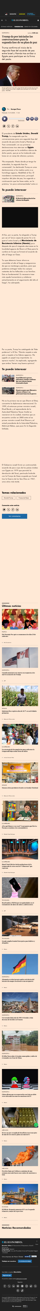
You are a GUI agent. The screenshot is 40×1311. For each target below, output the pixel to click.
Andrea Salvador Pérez (9, 757)
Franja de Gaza (24, 498)
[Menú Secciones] (2, 20)
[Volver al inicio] (20, 1242)
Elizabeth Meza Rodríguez (9, 834)
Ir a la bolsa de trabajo (25, 1261)
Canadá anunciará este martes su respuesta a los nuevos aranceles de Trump (18, 673)
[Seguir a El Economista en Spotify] (22, 1286)
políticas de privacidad (21, 1278)
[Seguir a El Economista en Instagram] (27, 1286)
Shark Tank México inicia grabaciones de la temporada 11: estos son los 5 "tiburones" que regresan (17, 866)
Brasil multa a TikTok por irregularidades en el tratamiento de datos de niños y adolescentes (18, 904)
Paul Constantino (7, 642)
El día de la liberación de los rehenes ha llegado (26, 199)
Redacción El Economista (9, 719)
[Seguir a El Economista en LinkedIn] (13, 1286)
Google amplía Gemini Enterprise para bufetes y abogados (18, 942)
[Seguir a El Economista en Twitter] (9, 1286)
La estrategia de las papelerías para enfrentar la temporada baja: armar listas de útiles (18, 750)
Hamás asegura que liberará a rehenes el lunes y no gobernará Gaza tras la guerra (26, 392)
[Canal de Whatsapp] (36, 1125)
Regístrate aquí (7, 1275)
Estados (4, 708)
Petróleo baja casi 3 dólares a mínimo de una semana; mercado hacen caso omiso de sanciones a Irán (19, 1173)
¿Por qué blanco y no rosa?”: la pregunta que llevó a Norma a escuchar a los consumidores (19, 827)
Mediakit (12, 1249)
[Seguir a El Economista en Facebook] (5, 1286)
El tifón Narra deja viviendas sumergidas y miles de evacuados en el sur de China (19, 1057)
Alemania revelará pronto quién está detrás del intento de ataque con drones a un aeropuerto (18, 980)
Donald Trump (8, 498)
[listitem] (4, 119)
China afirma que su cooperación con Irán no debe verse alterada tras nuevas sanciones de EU (19, 1095)
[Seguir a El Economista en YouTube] (18, 1286)
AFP (5, 680)
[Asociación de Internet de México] (25, 1306)
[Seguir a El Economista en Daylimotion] (31, 1286)
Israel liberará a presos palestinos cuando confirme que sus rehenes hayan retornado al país (26, 380)
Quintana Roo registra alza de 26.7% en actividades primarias (19, 712)
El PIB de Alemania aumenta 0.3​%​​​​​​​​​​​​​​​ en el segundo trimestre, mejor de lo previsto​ (18, 1210)
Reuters (5, 949)
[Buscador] (6, 20)
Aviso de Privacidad (16, 1251)
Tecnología (5, 900)
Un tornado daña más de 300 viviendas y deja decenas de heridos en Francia (17, 1018)
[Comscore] (16, 1306)
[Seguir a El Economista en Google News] (35, 1286)
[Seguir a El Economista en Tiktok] (22, 1291)
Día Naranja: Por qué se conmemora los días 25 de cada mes (19, 635)
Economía (5, 1207)
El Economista (16, 1245)
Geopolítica (5, 32)
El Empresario (6, 747)
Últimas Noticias (6, 26)
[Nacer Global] (30, 1256)
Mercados (5, 1130)
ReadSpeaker (21, 120)
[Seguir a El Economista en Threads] (18, 1291)
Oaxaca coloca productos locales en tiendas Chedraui (20, 788)
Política (4, 632)
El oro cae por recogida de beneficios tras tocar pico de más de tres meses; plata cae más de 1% (19, 1133)
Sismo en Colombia (31, 26)
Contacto (5, 1252)
